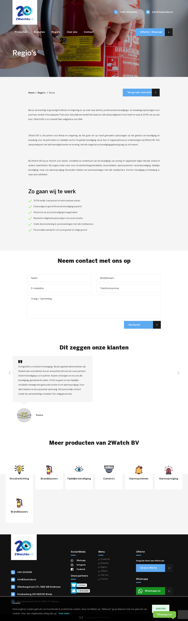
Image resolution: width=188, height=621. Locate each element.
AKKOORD (161, 609)
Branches (39, 32)
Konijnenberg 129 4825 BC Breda (34, 594)
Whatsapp (81, 560)
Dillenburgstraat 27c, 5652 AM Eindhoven (39, 587)
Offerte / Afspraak (151, 32)
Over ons (72, 32)
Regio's (56, 32)
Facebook (81, 569)
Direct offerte (148, 568)
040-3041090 (128, 12)
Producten (21, 32)
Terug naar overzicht (139, 92)
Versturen (134, 325)
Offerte (104, 571)
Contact (89, 32)
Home (31, 93)
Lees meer (64, 613)
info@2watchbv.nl (162, 12)
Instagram (81, 565)
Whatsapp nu (152, 591)
